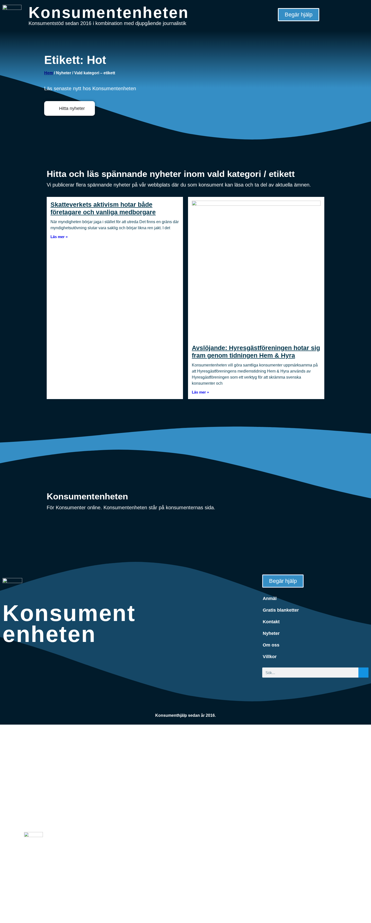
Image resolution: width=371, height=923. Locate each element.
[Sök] (363, 672)
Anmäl (270, 598)
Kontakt (271, 621)
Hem (48, 73)
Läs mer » (59, 237)
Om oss (271, 645)
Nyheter (271, 633)
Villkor (270, 656)
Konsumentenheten (109, 12)
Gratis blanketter (281, 610)
